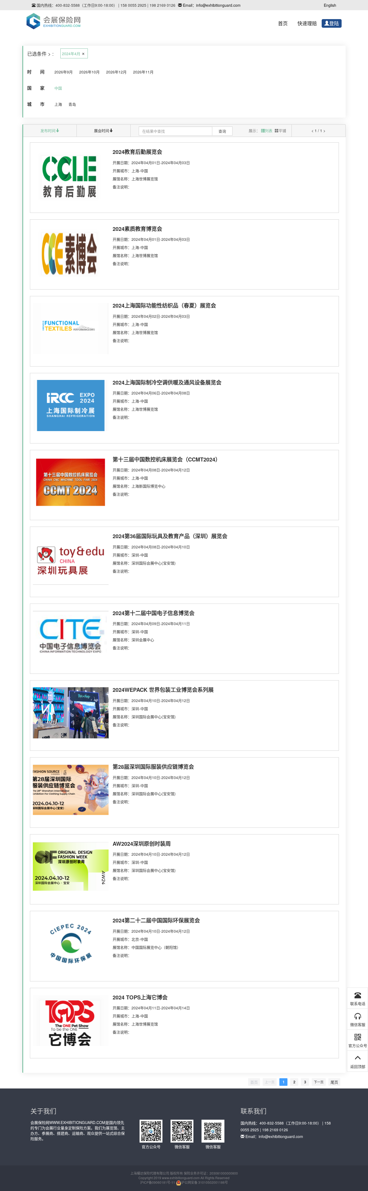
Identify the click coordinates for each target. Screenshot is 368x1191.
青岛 (72, 104)
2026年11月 (143, 72)
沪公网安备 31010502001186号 (204, 1182)
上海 (58, 104)
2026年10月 (89, 72)
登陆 (334, 23)
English (330, 5)
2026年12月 (116, 72)
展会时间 (101, 130)
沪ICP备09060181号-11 (157, 1182)
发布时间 (47, 130)
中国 (58, 88)
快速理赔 (307, 23)
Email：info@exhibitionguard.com (211, 5)
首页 (283, 23)
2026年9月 (63, 72)
